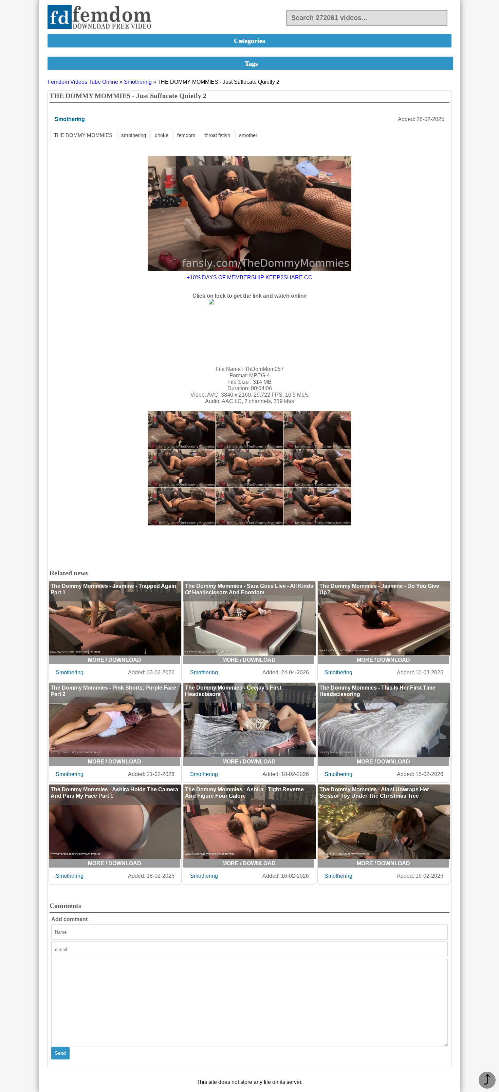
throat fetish (217, 135)
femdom (186, 135)
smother (248, 135)
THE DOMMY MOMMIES (83, 135)
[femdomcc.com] (101, 17)
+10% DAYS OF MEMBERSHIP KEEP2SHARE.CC (249, 277)
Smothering (138, 82)
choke (161, 135)
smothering (133, 135)
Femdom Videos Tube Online (83, 82)
